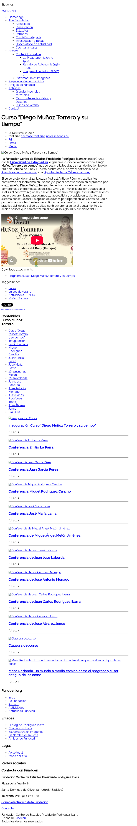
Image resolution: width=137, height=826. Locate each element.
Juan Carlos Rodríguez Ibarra (16, 398)
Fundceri (20, 818)
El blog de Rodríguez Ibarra (26, 725)
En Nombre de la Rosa (23, 735)
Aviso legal (16, 752)
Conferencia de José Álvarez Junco (37, 623)
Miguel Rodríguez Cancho (15, 351)
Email (12, 143)
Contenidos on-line (28, 54)
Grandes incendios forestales (28, 93)
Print (11, 139)
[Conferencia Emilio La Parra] (28, 440)
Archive (13, 51)
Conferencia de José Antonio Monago (39, 579)
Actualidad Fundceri (22, 711)
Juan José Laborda (15, 383)
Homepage (16, 17)
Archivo (14, 704)
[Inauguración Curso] (23, 418)
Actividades (16, 707)
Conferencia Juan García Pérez (33, 469)
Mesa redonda (18, 378)
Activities (15, 88)
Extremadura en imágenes (33, 78)
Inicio (12, 697)
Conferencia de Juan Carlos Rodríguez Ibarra (45, 601)
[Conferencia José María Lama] (29, 506)
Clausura (14, 412)
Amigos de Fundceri (22, 84)
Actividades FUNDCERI (24, 295)
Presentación (24, 27)
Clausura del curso (23, 645)
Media (13, 146)
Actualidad (23, 24)
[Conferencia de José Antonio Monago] (35, 572)
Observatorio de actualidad (34, 44)
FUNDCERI (8, 10)
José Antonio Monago (17, 390)
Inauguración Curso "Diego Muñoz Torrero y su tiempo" (52, 425)
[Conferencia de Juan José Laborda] (33, 550)
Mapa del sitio (18, 756)
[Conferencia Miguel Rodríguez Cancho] (35, 484)
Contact (14, 108)
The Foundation (19, 20)
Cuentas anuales (26, 47)
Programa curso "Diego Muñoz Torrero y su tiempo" (42, 275)
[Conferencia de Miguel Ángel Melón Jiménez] (39, 528)
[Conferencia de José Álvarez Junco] (33, 616)
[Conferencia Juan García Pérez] (30, 462)
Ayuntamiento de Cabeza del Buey (67, 172)
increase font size (57, 136)
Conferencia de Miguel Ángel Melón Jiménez (44, 535)
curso (12, 288)
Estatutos (22, 30)
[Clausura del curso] (22, 638)
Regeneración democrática (26, 81)
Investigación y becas (30, 40)
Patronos (22, 34)
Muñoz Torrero (18, 298)
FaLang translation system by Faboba (13, 309)
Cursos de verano (27, 105)
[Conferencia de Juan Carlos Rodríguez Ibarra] (39, 594)
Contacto (7, 808)
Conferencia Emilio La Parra (31, 447)
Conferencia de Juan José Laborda (37, 557)
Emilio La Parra (18, 344)
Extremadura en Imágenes (26, 731)
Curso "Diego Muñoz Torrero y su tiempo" (18, 334)
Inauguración (17, 341)
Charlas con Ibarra (20, 728)
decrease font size (33, 136)
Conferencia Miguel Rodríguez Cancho (40, 491)
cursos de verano (20, 291)
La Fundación (17, 701)
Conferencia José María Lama (33, 513)
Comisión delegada (28, 37)
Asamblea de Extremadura (19, 172)
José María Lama (15, 366)
